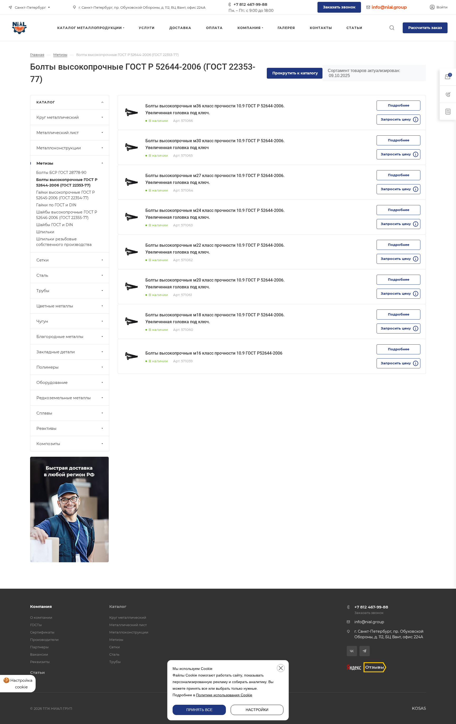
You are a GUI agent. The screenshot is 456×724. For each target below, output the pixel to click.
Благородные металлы (59, 336)
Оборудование (52, 382)
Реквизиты (40, 662)
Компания (41, 606)
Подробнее (398, 105)
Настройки (257, 710)
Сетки (42, 260)
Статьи (37, 672)
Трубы (42, 290)
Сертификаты (42, 632)
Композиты (48, 443)
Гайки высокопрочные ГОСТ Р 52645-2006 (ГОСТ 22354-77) (65, 195)
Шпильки (45, 232)
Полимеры (47, 367)
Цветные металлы (54, 305)
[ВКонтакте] (352, 651)
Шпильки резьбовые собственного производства (64, 242)
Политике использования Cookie (224, 695)
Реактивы (46, 428)
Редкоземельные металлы (63, 397)
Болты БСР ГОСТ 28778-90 (61, 172)
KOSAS (419, 708)
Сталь (42, 275)
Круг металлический (57, 117)
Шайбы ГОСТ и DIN (54, 224)
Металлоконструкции (58, 147)
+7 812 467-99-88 (250, 4)
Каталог (117, 606)
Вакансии (39, 654)
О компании (41, 617)
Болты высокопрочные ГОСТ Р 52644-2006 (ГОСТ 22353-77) (66, 182)
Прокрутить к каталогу (295, 73)
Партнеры (39, 647)
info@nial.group (389, 7)
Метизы (44, 163)
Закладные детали (55, 351)
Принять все (199, 710)
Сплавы (44, 413)
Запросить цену (396, 119)
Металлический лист (57, 132)
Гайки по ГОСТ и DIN (56, 205)
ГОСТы (36, 625)
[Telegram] (364, 651)
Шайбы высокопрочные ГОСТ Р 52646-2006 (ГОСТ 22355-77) (66, 215)
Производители (44, 639)
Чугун (42, 321)
